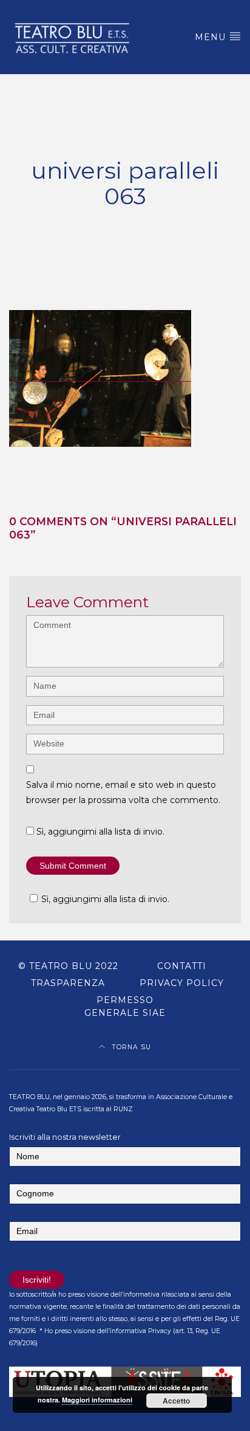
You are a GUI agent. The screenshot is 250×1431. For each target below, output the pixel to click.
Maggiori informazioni (97, 1399)
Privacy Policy (182, 983)
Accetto (176, 1400)
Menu (212, 37)
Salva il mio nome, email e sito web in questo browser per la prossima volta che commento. (123, 792)
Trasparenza (68, 983)
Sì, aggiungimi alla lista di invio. (99, 831)
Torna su (130, 1047)
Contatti (181, 965)
